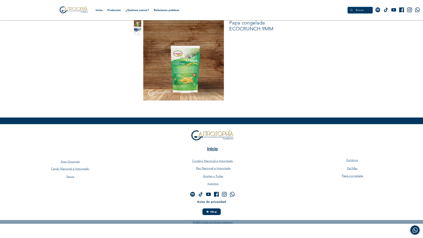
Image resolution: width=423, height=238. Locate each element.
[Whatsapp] (232, 194)
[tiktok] (385, 9)
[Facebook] (216, 194)
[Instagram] (224, 194)
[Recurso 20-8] (417, 9)
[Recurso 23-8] (401, 9)
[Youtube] (393, 9)
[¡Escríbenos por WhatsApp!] (415, 230)
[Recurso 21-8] (409, 9)
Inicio (212, 149)
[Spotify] (377, 9)
